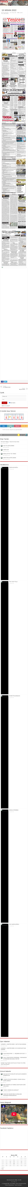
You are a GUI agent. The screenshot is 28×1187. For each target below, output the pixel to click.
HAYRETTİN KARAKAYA (14, 695)
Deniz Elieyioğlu (6, 12)
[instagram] (16, 1182)
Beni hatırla (12, 402)
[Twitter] (14, 1182)
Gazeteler (21, 12)
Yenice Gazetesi (18, 1185)
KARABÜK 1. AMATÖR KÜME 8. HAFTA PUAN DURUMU (13, 1044)
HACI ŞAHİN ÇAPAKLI (14, 924)
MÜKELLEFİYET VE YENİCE (9, 453)
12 (10, 1162)
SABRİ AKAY (6, 449)
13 (13, 1162)
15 (21, 1162)
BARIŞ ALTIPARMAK (13, 810)
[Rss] (11, 1182)
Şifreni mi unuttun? (6, 405)
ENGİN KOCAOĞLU (13, 467)
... (22, 1185)
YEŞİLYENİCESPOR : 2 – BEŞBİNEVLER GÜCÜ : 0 (14, 1053)
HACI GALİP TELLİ (13, 581)
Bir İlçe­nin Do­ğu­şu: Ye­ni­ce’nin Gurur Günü (10, 441)
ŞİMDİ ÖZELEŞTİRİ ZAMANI (9, 457)
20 (13, 1163)
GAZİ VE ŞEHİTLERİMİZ (8, 445)
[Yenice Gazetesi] (14, 3)
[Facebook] (13, 1182)
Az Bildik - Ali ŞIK (17, 1180)
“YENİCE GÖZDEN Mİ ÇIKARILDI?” (11, 1090)
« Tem (2, 1168)
